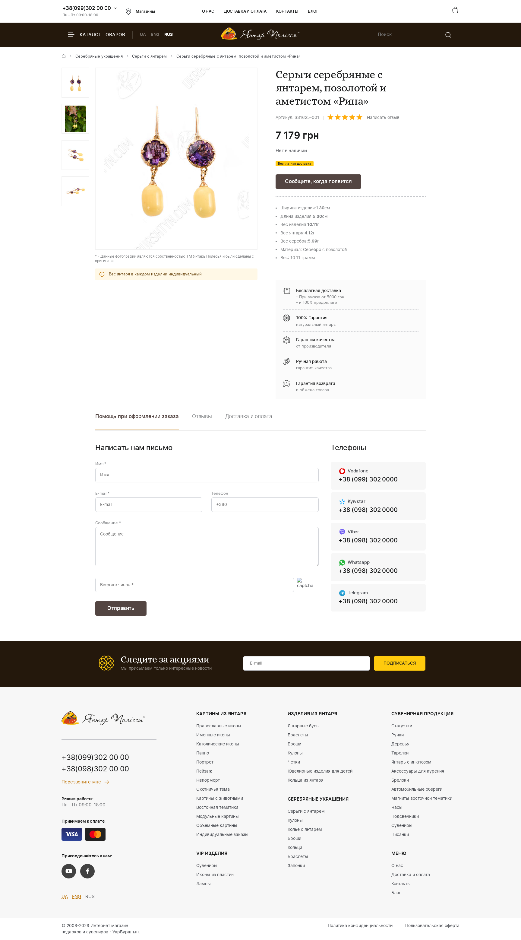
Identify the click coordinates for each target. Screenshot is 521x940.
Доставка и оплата (245, 12)
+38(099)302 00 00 (86, 8)
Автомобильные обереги (416, 789)
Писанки (400, 835)
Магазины (145, 12)
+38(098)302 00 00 (95, 769)
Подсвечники (405, 817)
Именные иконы (213, 735)
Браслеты (298, 735)
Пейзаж (204, 771)
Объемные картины (216, 826)
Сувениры (206, 866)
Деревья (400, 744)
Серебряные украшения (99, 57)
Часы (397, 807)
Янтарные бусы (304, 726)
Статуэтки (401, 726)
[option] (75, 83)
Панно (202, 753)
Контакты (287, 12)
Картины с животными (219, 798)
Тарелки (400, 753)
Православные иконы (218, 726)
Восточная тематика (217, 807)
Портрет (204, 762)
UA (143, 35)
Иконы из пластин (215, 875)
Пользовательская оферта (432, 926)
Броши (294, 744)
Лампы (203, 884)
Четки (294, 762)
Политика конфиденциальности (360, 926)
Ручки (397, 735)
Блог (313, 12)
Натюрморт (208, 780)
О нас (208, 12)
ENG (155, 35)
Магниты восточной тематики (421, 798)
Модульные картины (217, 817)
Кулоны (295, 753)
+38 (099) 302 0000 (368, 480)
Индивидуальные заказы (222, 835)
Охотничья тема (213, 789)
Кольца (295, 848)
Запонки (296, 866)
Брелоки (400, 780)
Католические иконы (217, 744)
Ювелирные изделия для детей (320, 771)
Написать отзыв (383, 118)
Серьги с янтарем (149, 57)
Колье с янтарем (305, 829)
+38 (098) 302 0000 (368, 510)
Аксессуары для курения (417, 771)
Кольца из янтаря (306, 780)
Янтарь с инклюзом (411, 762)
